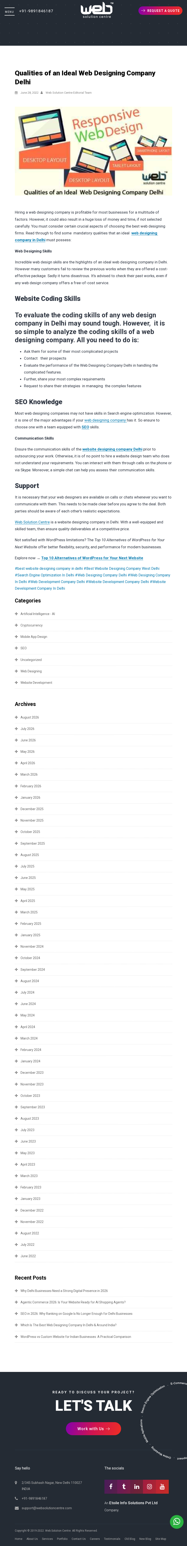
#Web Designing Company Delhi (101, 575)
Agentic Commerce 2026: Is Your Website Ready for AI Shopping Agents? (73, 1302)
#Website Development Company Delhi (117, 582)
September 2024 (33, 969)
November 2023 (32, 1084)
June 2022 (28, 1256)
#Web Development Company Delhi (56, 582)
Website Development (36, 682)
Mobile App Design (34, 637)
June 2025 (28, 878)
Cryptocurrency (32, 625)
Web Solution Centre (32, 522)
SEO (85, 427)
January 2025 (30, 935)
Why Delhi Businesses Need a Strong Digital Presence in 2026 (64, 1291)
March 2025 (29, 912)
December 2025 (32, 809)
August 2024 (30, 981)
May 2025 (28, 889)
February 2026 (31, 786)
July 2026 (27, 729)
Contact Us (79, 1539)
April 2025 (28, 901)
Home (18, 1539)
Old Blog (130, 1539)
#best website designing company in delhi (49, 568)
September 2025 (33, 843)
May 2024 (28, 1015)
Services (47, 1539)
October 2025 (30, 832)
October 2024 (30, 958)
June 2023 (28, 1141)
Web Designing (31, 671)
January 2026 (30, 797)
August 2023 (30, 1118)
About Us (32, 1539)
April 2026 (28, 763)
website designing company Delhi (112, 449)
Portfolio (62, 1539)
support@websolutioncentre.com (47, 1508)
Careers (95, 1539)
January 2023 (30, 1199)
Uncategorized (31, 660)
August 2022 (30, 1233)
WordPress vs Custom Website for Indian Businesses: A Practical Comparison (76, 1337)
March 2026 (29, 774)
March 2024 (29, 1038)
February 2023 (31, 1187)
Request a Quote (163, 11)
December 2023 (32, 1072)
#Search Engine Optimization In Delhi (44, 575)
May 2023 (28, 1153)
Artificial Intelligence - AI (38, 614)
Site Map (160, 1539)
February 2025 (31, 923)
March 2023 (29, 1176)
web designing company (105, 420)
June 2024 (28, 1004)
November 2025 (32, 820)
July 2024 (27, 992)
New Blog (145, 1539)
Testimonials (112, 1539)
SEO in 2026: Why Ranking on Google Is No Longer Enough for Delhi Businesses (76, 1313)
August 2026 (30, 717)
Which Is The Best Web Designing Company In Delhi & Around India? (69, 1325)
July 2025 (27, 866)
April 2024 (28, 1027)
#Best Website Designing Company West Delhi (121, 568)
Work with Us (91, 1428)
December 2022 (32, 1210)
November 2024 (32, 946)
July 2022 (27, 1244)
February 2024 (31, 1050)
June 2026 (28, 740)
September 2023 (33, 1107)
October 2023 (30, 1096)
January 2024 (30, 1061)
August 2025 (30, 855)
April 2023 (28, 1164)
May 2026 (28, 751)
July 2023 (27, 1130)
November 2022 (32, 1222)
